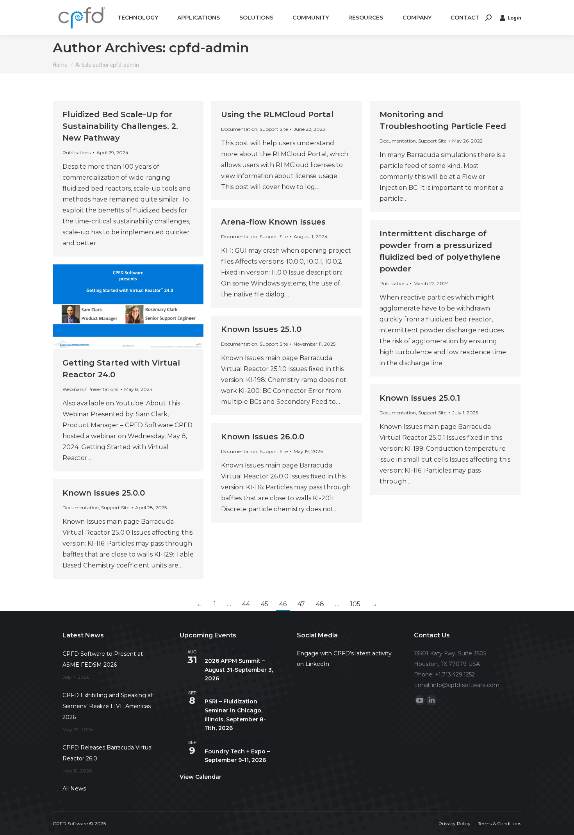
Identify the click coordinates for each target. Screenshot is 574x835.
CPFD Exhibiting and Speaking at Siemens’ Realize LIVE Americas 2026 (107, 706)
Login (514, 18)
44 (246, 604)
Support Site (274, 129)
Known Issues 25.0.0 (103, 493)
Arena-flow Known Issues (273, 222)
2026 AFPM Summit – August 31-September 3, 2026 (239, 669)
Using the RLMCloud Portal (277, 114)
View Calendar (200, 776)
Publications (76, 152)
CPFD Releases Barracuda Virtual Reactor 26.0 (107, 753)
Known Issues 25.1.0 (261, 329)
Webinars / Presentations (90, 389)
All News (74, 788)
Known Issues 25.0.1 (420, 398)
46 (283, 604)
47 (301, 604)
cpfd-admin (209, 47)
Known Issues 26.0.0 (262, 436)
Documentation (239, 129)
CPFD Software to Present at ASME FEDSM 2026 (102, 659)
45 (264, 604)
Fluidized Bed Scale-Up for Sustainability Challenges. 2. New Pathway (120, 126)
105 (355, 604)
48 (320, 604)
